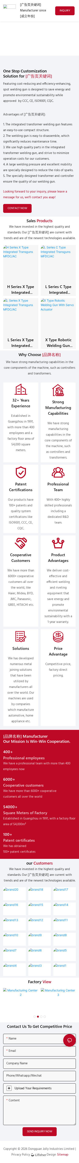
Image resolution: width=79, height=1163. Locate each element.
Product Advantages (58, 557)
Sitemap (62, 1154)
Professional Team (58, 486)
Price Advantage (58, 651)
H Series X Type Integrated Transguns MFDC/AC (20, 289)
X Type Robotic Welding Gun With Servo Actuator (58, 342)
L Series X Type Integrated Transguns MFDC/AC (21, 342)
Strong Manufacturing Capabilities (58, 407)
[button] (34, 1016)
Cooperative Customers (20, 557)
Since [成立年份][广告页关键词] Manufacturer (17, 39)
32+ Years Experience (20, 402)
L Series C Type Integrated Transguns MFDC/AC (58, 289)
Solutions (20, 648)
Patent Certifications (20, 486)
